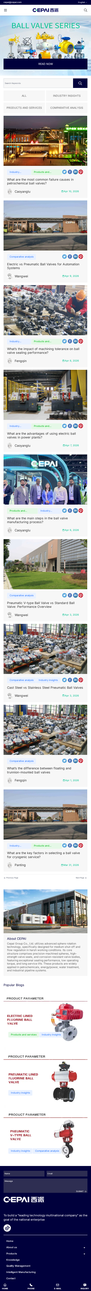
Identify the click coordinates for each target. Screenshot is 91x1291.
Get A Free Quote (46, 636)
